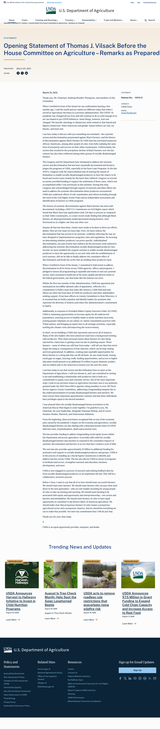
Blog (138, 2)
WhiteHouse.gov (45, 686)
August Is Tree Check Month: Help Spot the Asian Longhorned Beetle (60, 599)
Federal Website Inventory (79, 676)
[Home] (51, 13)
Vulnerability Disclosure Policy (17, 705)
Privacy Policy (10, 702)
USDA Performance (76, 697)
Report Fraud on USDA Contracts (82, 690)
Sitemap (71, 694)
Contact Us (72, 672)
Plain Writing (9, 698)
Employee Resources (149, 2)
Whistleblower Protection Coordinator (84, 701)
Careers (71, 669)
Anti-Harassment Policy (14, 677)
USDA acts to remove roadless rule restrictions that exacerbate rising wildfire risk (99, 601)
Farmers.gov (43, 669)
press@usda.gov (128, 113)
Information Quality (12, 687)
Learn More (11, 620)
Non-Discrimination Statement (17, 691)
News (132, 2)
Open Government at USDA (15, 694)
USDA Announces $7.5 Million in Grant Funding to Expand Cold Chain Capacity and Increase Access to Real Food (137, 603)
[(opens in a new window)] (120, 678)
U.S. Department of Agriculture (86, 10)
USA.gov (41, 683)
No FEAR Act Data (75, 680)
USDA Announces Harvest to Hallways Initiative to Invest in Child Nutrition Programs (21, 601)
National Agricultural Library (50, 672)
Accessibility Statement (14, 673)
